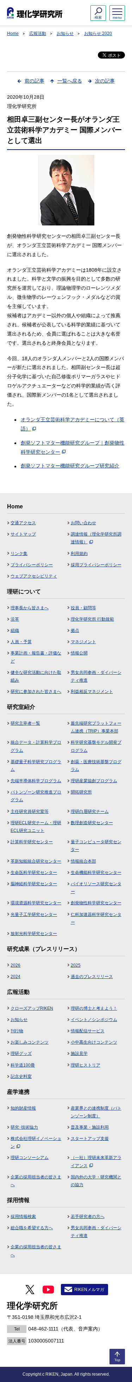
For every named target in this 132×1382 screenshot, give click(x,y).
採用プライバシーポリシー (96, 564)
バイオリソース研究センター (96, 887)
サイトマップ (23, 534)
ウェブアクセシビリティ (34, 576)
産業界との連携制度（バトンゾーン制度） (96, 1112)
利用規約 (79, 553)
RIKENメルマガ (89, 1289)
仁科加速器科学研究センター (96, 918)
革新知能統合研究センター (36, 861)
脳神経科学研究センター (34, 883)
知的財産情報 (23, 1108)
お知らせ (65, 33)
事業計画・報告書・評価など (36, 657)
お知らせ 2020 (98, 33)
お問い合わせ (83, 522)
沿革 (15, 619)
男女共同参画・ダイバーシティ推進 (96, 676)
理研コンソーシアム (30, 1157)
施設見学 (79, 1053)
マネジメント (83, 641)
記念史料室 (21, 1076)
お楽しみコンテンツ (30, 1042)
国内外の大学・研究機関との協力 (96, 1181)
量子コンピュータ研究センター (96, 845)
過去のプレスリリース (92, 976)
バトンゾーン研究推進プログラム (36, 796)
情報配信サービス (88, 1030)
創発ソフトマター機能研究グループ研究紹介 (70, 466)
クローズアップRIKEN (32, 1008)
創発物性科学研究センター (96, 902)
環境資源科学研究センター (36, 902)
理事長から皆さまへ (30, 607)
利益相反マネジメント (92, 691)
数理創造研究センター (92, 822)
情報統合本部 (83, 861)
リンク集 (19, 553)
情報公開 (79, 653)
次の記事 (105, 81)
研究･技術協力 (24, 1127)
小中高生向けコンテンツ (94, 1042)
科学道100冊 (23, 1065)
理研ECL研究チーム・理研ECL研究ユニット (36, 826)
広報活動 (37, 33)
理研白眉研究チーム (90, 811)
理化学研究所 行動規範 (92, 619)
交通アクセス (23, 522)
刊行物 (17, 1030)
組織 (15, 630)
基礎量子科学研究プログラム (36, 765)
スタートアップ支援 (90, 1138)
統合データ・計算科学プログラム (36, 746)
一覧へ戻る (69, 81)
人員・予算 (21, 641)
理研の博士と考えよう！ (94, 1008)
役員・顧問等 (83, 607)
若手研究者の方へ (88, 1216)
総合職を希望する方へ (32, 1227)
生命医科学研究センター (34, 872)
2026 (15, 965)
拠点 (75, 630)
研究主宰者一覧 (25, 723)
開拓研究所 (81, 792)
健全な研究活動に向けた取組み (36, 676)
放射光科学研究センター (34, 933)
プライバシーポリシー (32, 564)
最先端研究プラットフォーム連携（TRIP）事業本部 (96, 727)
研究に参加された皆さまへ (36, 691)
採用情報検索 (23, 1216)
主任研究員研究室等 (30, 811)
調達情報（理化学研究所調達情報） (96, 538)
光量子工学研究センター (34, 914)
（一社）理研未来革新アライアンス (96, 1161)
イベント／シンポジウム (94, 1019)
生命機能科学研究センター (96, 872)
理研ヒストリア (85, 1065)
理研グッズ (21, 1053)
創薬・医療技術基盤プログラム (96, 765)
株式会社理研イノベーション (36, 1142)
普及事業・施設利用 (90, 1127)
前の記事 (34, 81)
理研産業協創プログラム (94, 780)
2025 (76, 965)
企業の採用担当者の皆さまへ (36, 1181)
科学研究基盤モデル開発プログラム (96, 746)
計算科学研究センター (32, 841)
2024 (15, 976)
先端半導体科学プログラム (36, 780)
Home (13, 33)
